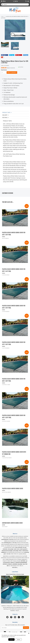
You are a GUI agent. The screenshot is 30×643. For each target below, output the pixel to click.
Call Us (16, 1)
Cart (28, 1)
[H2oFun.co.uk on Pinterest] (15, 617)
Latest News (15, 571)
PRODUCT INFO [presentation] (6, 112)
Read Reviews (4, 69)
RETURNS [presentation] (4, 117)
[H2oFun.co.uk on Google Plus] (18, 617)
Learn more (12, 636)
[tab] (15, 112)
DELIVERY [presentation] (5, 115)
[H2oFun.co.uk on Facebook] (11, 617)
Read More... (15, 567)
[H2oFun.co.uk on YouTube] (22, 617)
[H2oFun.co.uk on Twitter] (7, 617)
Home (2, 16)
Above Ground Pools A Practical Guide (15, 574)
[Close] (28, 633)
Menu (4, 1)
